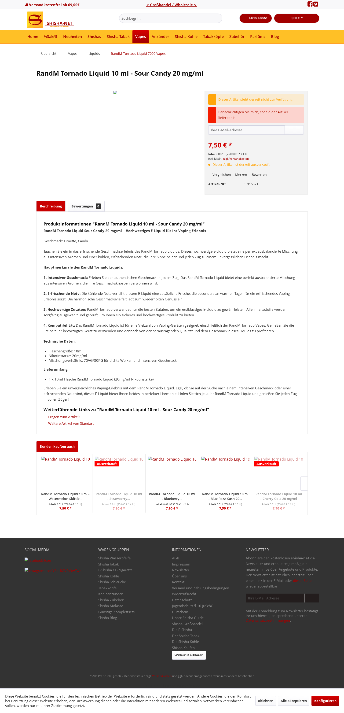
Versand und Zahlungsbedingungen (200, 588)
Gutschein (180, 612)
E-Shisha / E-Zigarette (115, 570)
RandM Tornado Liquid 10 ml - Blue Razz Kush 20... (225, 496)
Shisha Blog (107, 617)
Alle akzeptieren (294, 700)
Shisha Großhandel (187, 623)
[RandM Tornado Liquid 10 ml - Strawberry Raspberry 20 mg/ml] (119, 473)
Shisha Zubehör (111, 600)
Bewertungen (85, 206)
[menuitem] (170, 18)
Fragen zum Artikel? (63, 416)
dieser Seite (302, 580)
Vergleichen (221, 174)
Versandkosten (162, 676)
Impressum (181, 564)
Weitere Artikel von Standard (71, 423)
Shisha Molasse (110, 605)
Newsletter (180, 570)
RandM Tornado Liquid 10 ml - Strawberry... (119, 496)
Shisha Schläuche (112, 582)
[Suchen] (218, 18)
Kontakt (178, 582)
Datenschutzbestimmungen (268, 620)
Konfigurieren (325, 700)
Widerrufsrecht (184, 593)
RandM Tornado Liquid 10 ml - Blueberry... (172, 496)
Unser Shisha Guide (188, 617)
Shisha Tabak (108, 564)
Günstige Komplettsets (116, 612)
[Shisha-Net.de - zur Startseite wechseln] (51, 19)
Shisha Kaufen (183, 647)
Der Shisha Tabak (185, 635)
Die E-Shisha (182, 629)
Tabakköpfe (107, 588)
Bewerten (259, 174)
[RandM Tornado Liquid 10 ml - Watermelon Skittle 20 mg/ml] (65, 473)
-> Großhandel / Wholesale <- (171, 4)
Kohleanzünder (110, 593)
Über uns (179, 576)
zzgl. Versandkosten (236, 159)
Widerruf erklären (189, 655)
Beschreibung (51, 206)
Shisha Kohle (108, 576)
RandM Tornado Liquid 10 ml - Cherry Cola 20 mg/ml (279, 496)
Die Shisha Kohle (185, 641)
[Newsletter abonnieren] (311, 598)
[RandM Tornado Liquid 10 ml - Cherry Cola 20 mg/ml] (278, 473)
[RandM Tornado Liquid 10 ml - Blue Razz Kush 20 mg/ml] (225, 473)
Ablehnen (265, 700)
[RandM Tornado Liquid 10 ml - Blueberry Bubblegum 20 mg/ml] (172, 473)
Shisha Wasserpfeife (114, 558)
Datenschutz (182, 600)
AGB (175, 558)
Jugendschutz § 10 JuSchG (192, 605)
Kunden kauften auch (57, 446)
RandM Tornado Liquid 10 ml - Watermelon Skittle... (65, 496)
